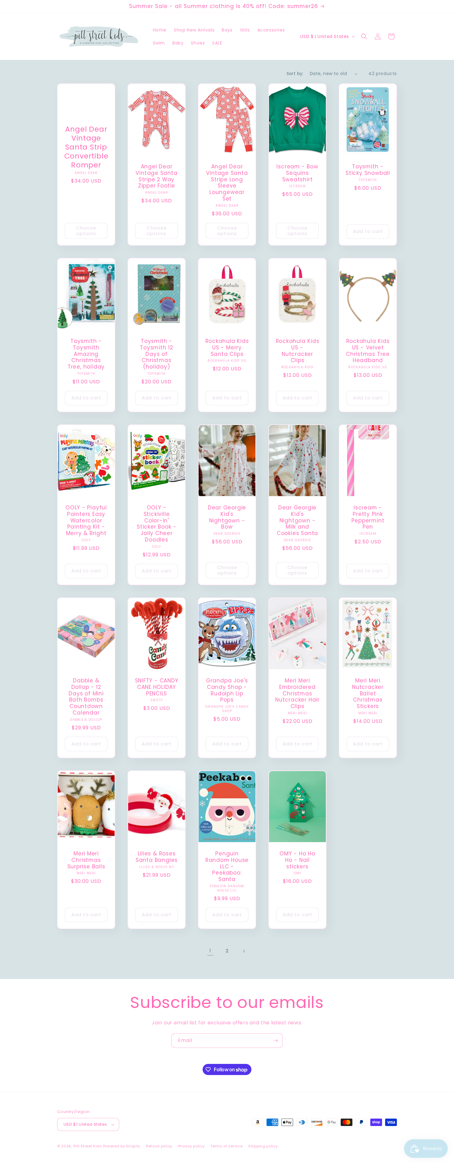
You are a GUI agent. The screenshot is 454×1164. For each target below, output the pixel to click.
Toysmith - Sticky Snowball (368, 169)
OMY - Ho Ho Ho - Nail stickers (297, 860)
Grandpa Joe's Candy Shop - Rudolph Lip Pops (227, 690)
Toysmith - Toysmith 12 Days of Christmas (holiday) (156, 354)
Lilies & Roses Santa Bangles (157, 856)
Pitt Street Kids (88, 1146)
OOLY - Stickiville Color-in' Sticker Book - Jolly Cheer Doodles (156, 523)
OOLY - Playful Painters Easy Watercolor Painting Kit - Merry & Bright (86, 520)
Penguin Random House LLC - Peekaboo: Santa (227, 866)
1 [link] (210, 950)
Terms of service (226, 1146)
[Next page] (243, 951)
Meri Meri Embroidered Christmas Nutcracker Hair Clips (297, 693)
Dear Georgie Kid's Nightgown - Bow (227, 517)
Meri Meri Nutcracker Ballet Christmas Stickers (368, 693)
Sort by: (295, 73)
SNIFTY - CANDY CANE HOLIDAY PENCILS (157, 687)
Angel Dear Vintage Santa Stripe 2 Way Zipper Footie (156, 176)
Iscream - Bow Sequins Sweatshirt (297, 173)
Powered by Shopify (122, 1146)
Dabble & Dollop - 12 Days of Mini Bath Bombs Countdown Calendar (86, 696)
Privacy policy (191, 1146)
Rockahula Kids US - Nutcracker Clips (297, 351)
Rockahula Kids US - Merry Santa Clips (227, 347)
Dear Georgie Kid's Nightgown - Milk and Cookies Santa (297, 520)
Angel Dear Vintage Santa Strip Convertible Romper (86, 147)
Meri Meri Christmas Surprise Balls (86, 860)
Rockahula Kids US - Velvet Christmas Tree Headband (368, 351)
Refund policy (159, 1146)
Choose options (86, 231)
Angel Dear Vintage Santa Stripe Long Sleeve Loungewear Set (227, 182)
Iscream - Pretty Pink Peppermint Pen (368, 517)
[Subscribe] (275, 1040)
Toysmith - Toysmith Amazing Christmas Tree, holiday (86, 354)
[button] (364, 36)
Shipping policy (263, 1146)
